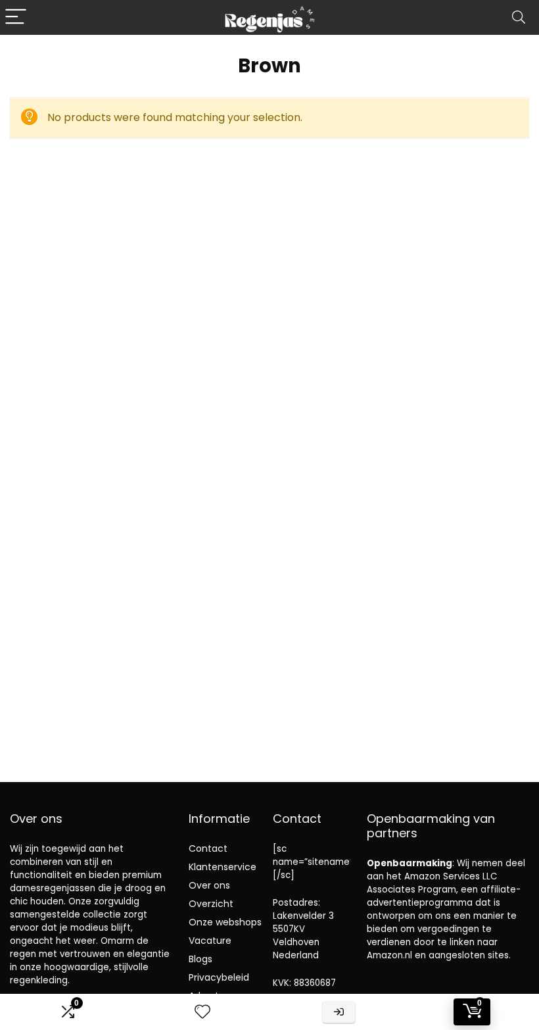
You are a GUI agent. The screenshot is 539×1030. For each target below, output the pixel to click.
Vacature (210, 940)
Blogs (200, 959)
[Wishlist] (202, 1012)
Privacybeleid (219, 977)
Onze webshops (225, 922)
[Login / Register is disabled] (339, 1012)
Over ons (209, 885)
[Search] (518, 17)
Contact (208, 848)
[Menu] (16, 17)
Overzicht (211, 903)
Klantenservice (222, 866)
